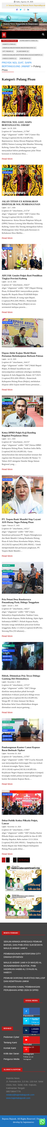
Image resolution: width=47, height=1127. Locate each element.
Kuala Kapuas (7, 89)
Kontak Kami (10, 1048)
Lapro (4, 128)
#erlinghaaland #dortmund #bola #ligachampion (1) (23, 55)
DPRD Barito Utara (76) (29, 40)
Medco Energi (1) (10, 58)
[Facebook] (17, 10)
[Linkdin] (28, 10)
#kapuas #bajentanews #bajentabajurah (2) (20, 48)
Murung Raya (7, 579)
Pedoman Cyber (11, 1037)
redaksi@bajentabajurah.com (20, 1095)
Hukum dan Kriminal (6, 566)
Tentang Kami (10, 1042)
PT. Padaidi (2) (8, 51)
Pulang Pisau (7, 93)
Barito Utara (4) (9, 44)
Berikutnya (23, 860)
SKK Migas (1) (25, 58)
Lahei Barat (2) (23, 51)
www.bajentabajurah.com (18, 1098)
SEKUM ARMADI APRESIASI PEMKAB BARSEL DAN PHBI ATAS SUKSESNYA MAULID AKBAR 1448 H (23, 944)
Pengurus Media (11, 1059)
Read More (7, 159)
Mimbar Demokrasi (6, 574)
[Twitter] (21, 10)
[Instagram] (25, 10)
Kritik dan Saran (11, 1053)
